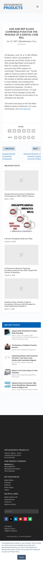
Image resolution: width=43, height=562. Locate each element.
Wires (26, 339)
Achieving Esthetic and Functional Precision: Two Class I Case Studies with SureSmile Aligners (25, 358)
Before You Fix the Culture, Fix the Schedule (25, 372)
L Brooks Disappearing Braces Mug (18, 239)
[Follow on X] (11, 519)
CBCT (31, 335)
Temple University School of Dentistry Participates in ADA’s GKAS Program (20, 195)
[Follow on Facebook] (6, 519)
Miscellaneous (25, 41)
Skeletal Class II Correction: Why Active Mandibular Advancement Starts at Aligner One (24, 385)
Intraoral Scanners (18, 337)
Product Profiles (32, 389)
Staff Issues (15, 377)
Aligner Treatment (27, 362)
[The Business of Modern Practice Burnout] (8, 347)
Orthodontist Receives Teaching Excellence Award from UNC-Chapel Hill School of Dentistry (21, 270)
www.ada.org (24, 109)
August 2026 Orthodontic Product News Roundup (24, 332)
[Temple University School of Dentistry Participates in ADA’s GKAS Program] (21, 180)
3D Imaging (25, 335)
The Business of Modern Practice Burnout (24, 346)
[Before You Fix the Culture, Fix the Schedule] (8, 372)
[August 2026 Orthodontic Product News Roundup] (8, 332)
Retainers (21, 339)
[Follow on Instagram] (25, 519)
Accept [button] (21, 557)
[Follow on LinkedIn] (16, 519)
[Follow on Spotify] (30, 519)
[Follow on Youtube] (20, 519)
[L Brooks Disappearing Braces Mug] (21, 218)
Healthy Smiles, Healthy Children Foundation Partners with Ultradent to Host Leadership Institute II (20, 304)
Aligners (14, 364)
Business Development (28, 350)
